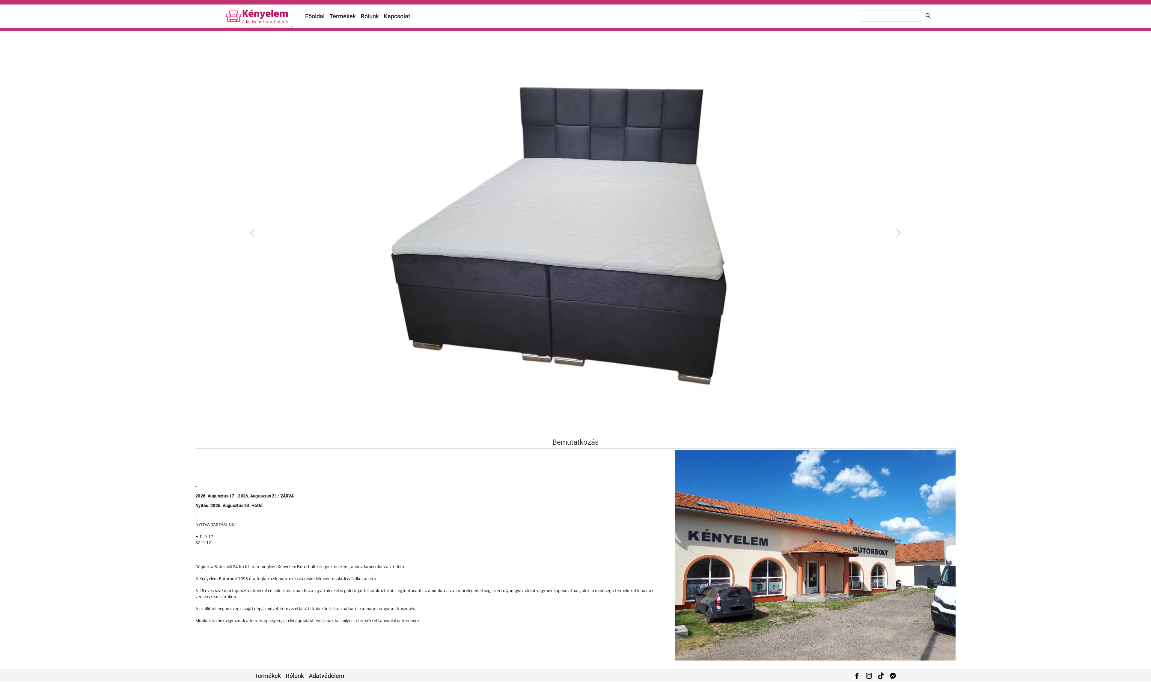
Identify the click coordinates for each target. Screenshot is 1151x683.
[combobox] (891, 16)
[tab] (564, 424)
